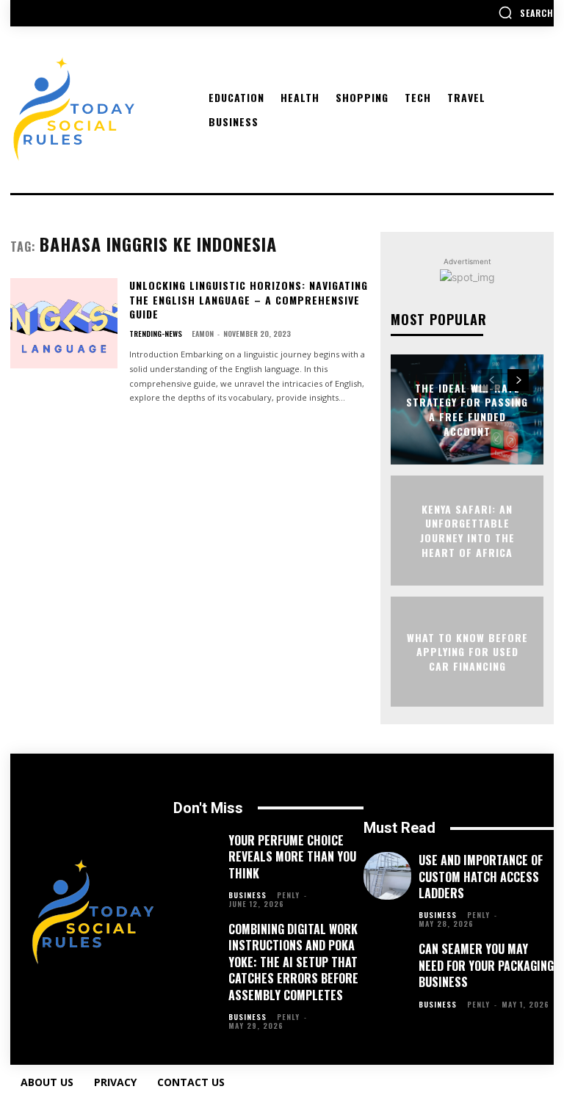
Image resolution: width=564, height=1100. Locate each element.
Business (247, 895)
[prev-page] (491, 380)
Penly (288, 894)
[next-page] (518, 380)
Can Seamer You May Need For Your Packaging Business (486, 965)
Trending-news (155, 334)
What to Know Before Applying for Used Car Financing (467, 651)
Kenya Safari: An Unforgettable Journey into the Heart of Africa (467, 530)
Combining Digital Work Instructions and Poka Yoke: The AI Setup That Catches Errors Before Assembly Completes (293, 962)
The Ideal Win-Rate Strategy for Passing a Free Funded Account (467, 409)
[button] (526, 12)
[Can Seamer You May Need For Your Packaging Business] (387, 964)
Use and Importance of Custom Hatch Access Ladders (481, 876)
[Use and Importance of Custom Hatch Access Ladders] (387, 876)
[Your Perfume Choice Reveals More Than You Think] (197, 856)
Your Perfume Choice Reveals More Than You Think (292, 856)
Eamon (203, 333)
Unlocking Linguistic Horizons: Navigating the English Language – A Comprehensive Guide (248, 299)
